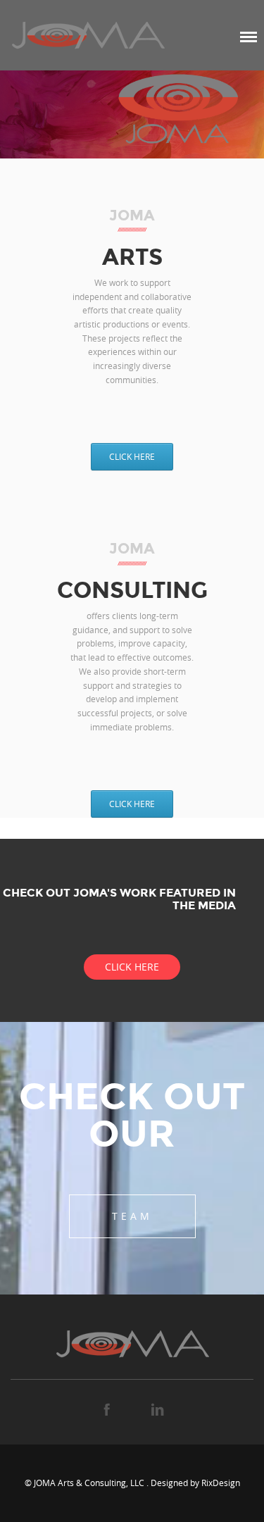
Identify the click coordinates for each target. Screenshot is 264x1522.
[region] (132, 114)
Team (132, 1216)
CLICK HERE (132, 966)
